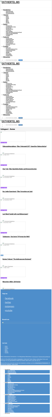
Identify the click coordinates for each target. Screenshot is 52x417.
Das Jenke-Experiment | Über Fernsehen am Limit (17, 191)
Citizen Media (9, 54)
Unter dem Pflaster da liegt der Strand (14, 32)
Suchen (20, 60)
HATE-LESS (8, 47)
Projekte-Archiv (9, 55)
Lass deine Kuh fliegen (10, 43)
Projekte (5, 46)
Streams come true (10, 41)
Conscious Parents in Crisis (11, 49)
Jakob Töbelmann (8, 266)
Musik (7, 20)
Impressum (35, 356)
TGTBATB (8, 35)
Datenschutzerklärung (44, 356)
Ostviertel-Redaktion (9, 153)
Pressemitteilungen (10, 13)
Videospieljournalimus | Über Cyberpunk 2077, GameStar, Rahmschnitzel (24, 146)
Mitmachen (6, 57)
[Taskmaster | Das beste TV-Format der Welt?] (13, 231)
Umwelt (7, 18)
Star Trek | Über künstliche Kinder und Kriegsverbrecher (20, 169)
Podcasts (6, 37)
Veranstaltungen (9, 11)
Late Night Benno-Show (11, 26)
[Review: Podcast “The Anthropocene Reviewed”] (13, 254)
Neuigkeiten (6, 10)
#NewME (7, 52)
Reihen (5, 24)
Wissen (7, 21)
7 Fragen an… (8, 30)
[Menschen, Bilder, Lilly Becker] (13, 276)
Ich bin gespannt (9, 40)
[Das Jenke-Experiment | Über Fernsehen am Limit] (13, 186)
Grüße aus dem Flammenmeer (12, 33)
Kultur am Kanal (9, 31)
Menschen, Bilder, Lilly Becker (12, 282)
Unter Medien (4, 142)
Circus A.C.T (8, 53)
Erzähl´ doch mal (9, 42)
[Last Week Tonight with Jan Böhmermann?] (13, 209)
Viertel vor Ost (9, 25)
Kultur (7, 16)
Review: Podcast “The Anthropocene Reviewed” (17, 259)
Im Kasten (8, 45)
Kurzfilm (7, 22)
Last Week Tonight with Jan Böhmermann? (15, 214)
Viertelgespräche (9, 29)
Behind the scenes (10, 12)
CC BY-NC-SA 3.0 (35, 360)
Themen (5, 15)
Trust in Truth (9, 51)
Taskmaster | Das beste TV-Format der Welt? (16, 236)
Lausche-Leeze (9, 38)
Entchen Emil (8, 28)
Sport (7, 19)
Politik (7, 17)
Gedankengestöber (10, 39)
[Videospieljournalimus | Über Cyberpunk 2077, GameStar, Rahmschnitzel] (13, 141)
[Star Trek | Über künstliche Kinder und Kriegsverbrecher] (13, 164)
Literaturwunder (9, 34)
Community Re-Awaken (10, 50)
